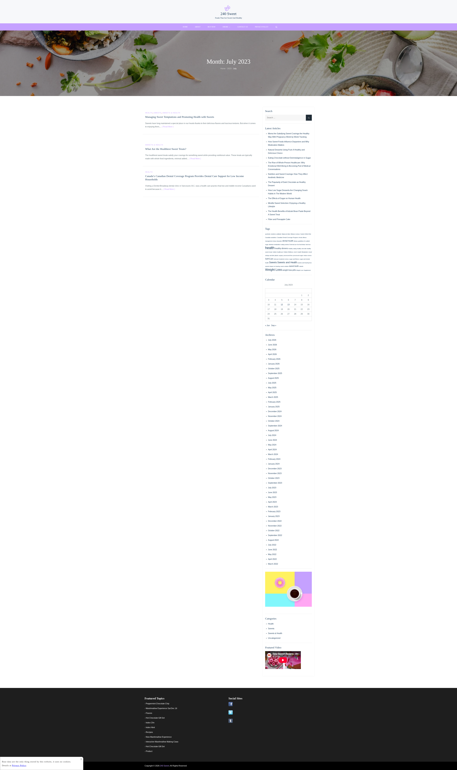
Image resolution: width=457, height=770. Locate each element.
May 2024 (272, 445)
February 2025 (274, 402)
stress (287, 259)
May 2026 (272, 349)
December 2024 (275, 411)
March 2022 (273, 564)
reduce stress (307, 255)
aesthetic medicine (270, 234)
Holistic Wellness (288, 252)
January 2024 (274, 464)
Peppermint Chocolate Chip (157, 704)
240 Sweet (228, 14)
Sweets (157, 113)
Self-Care (269, 259)
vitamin (301, 266)
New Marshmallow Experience (159, 737)
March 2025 (273, 397)
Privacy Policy (261, 27)
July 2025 (272, 383)
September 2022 (275, 535)
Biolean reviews (295, 234)
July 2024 (272, 435)
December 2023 (275, 469)
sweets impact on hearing (272, 266)
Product (149, 751)
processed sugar (298, 255)
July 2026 (272, 340)
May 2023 (272, 497)
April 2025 (272, 392)
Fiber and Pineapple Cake (279, 219)
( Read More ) (168, 127)
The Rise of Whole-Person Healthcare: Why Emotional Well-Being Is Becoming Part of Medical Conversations (289, 166)
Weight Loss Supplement (303, 270)
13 (288, 305)
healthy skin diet (301, 248)
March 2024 (273, 454)
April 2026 (272, 354)
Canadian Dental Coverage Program (287, 237)
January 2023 (274, 516)
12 (282, 305)
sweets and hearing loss (305, 262)
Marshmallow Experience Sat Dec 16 (161, 708)
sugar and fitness (294, 259)
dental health (287, 241)
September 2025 (275, 373)
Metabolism (305, 252)
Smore (225, 27)
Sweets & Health (171, 113)
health (269, 248)
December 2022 (275, 521)
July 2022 (272, 545)
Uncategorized (274, 638)
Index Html (150, 727)
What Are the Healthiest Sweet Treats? (165, 148)
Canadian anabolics (270, 237)
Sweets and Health (287, 262)
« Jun (267, 325)
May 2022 (272, 554)
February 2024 (274, 459)
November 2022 (275, 526)
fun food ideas (301, 244)
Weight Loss (273, 269)
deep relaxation (277, 241)
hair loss (308, 244)
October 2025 (273, 369)
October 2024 (273, 421)
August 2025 (273, 378)
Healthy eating (292, 248)
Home (185, 27)
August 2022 (273, 540)
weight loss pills (289, 270)
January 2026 (274, 364)
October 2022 (273, 531)
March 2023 (273, 507)
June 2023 (272, 492)
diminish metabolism (275, 244)
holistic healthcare (278, 252)
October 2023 (273, 478)
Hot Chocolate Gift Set (155, 718)
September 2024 (275, 426)
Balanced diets (286, 234)
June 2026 (272, 345)
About (198, 27)
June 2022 (272, 550)
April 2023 (272, 502)
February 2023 (274, 511)
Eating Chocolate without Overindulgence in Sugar (289, 158)
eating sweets (285, 244)
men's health (297, 252)
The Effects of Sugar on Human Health (284, 198)
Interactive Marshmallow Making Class (162, 742)
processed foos (288, 255)
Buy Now (211, 27)
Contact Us (242, 27)
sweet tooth (294, 266)
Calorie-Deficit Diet (305, 234)
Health (149, 113)
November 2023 (275, 473)
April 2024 (272, 450)
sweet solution (284, 266)
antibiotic (278, 234)
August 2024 (273, 430)
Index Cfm (150, 723)
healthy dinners (281, 248)
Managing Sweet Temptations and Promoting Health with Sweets (179, 116)
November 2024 (275, 416)
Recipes (149, 732)
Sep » (273, 325)
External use (293, 244)
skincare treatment (279, 259)
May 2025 (272, 388)
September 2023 (275, 483)
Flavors (149, 713)
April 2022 (272, 559)
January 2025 (274, 407)
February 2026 (274, 359)
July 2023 (272, 488)
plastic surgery (279, 255)
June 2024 (272, 440)
